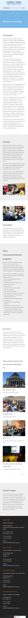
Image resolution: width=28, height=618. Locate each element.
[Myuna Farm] (14, 435)
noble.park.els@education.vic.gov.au (11, 542)
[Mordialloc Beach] (14, 411)
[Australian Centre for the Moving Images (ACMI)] (14, 461)
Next (23, 474)
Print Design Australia (12, 616)
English (18, 616)
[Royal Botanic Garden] (14, 387)
